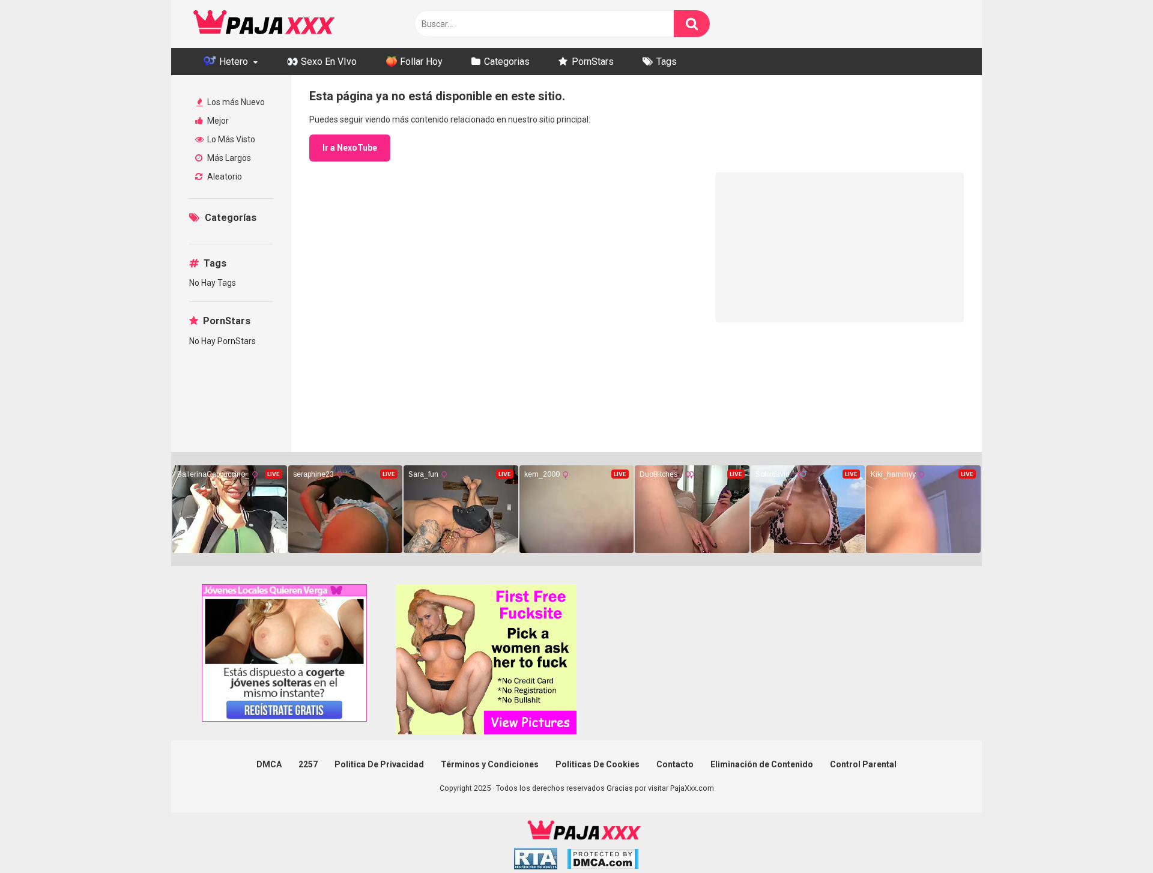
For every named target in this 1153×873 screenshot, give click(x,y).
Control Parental (863, 764)
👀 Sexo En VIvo (321, 61)
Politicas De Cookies (597, 764)
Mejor (217, 120)
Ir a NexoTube (349, 148)
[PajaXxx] (264, 24)
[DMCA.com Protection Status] (602, 860)
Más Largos (228, 158)
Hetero (232, 61)
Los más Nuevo (235, 102)
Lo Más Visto (230, 139)
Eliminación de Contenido (761, 764)
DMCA (269, 764)
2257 (308, 764)
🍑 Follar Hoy (414, 61)
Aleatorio (223, 176)
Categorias (507, 61)
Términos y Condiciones (490, 764)
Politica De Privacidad (379, 764)
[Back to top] (1113, 836)
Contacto (675, 764)
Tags (666, 61)
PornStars (593, 61)
